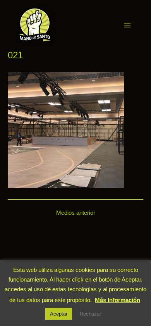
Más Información (117, 300)
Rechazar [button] (90, 314)
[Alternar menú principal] (127, 25)
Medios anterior (75, 213)
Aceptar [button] (58, 314)
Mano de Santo (64, 24)
